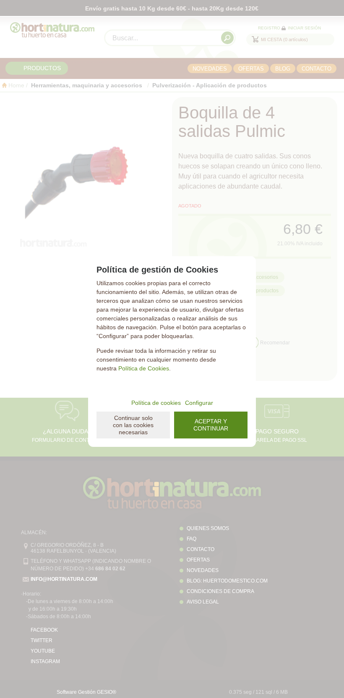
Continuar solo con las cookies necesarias (133, 425)
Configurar (199, 402)
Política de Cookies (143, 368)
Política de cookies (156, 402)
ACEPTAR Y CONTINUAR (210, 425)
